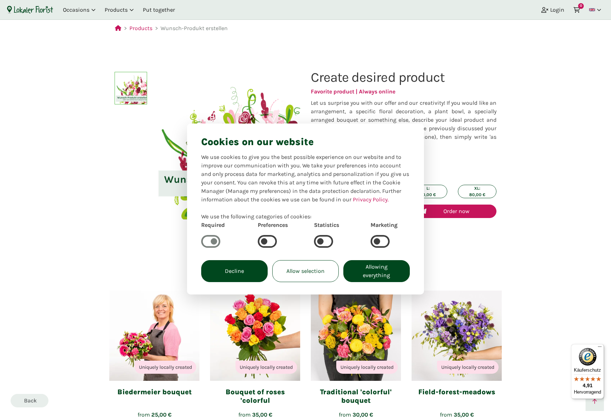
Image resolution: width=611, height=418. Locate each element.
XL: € (477, 191)
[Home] (30, 9)
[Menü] (599, 348)
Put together (159, 9)
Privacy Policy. (371, 199)
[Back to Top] (595, 402)
